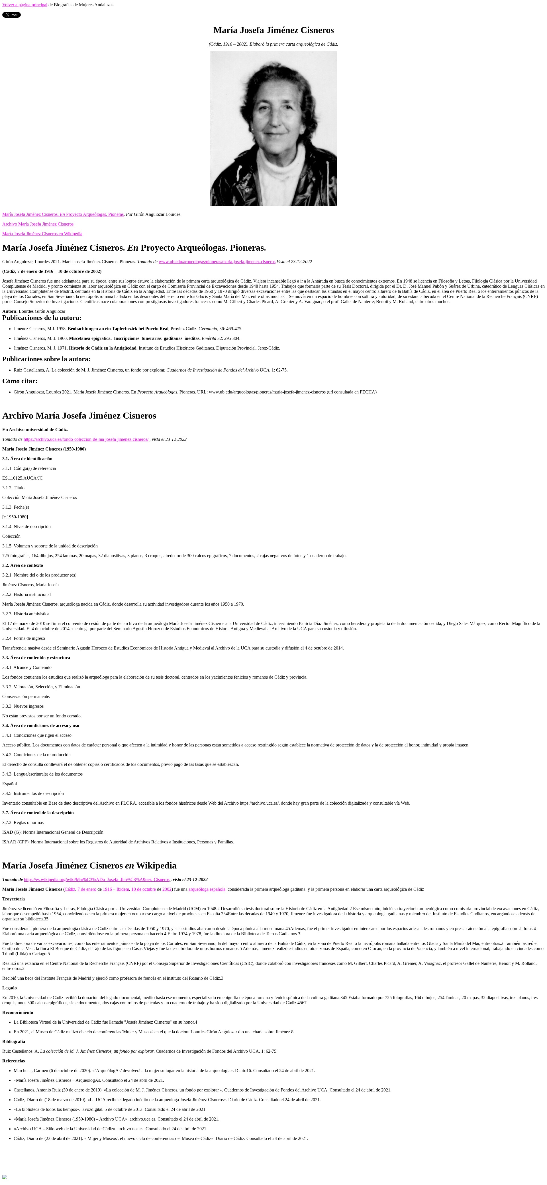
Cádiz (70, 889)
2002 (167, 889)
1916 (107, 889)
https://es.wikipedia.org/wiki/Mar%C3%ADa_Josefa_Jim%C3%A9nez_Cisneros (97, 879)
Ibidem (123, 889)
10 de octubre (143, 889)
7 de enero (86, 889)
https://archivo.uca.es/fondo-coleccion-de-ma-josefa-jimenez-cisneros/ (86, 439)
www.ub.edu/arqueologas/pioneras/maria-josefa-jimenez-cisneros (217, 261)
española (217, 889)
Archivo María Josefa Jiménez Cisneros (38, 224)
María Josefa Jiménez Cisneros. (31, 214)
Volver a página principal (24, 4)
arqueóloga (199, 889)
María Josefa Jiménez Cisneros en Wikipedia (42, 233)
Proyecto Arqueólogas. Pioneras (94, 214)
